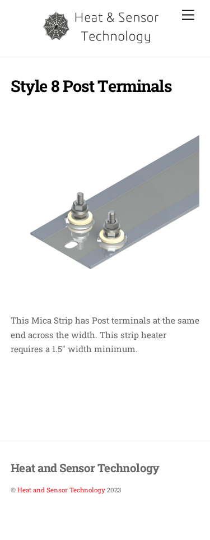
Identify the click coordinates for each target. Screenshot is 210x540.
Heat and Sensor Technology (61, 490)
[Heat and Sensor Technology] (102, 42)
